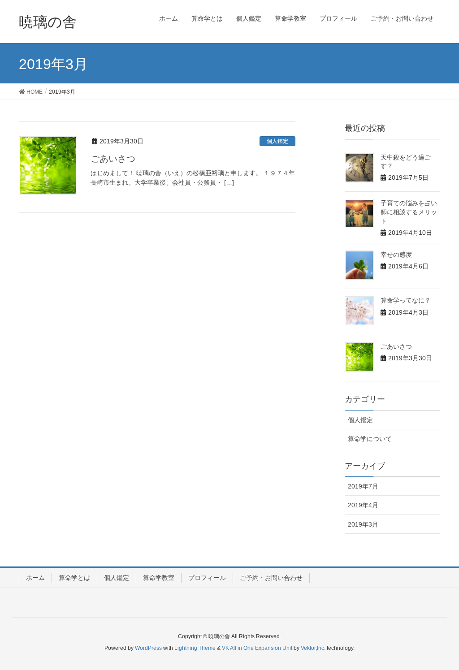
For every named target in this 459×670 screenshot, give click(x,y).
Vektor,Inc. (313, 648)
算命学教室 (158, 577)
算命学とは (74, 577)
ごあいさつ (113, 159)
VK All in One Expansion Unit (257, 648)
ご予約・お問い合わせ (271, 577)
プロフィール (207, 577)
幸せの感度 (396, 254)
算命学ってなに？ (406, 300)
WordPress (148, 648)
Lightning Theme (195, 648)
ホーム (35, 577)
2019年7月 (363, 486)
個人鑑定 (277, 141)
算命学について (370, 438)
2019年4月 (363, 505)
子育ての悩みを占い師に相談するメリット (409, 211)
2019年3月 (363, 524)
